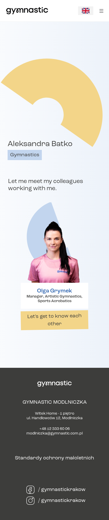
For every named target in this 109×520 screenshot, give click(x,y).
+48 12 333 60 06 (54, 429)
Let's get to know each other (54, 320)
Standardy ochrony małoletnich (54, 458)
